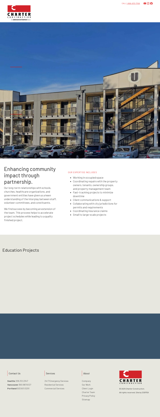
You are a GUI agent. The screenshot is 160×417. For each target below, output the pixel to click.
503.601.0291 (23, 388)
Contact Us (80, 338)
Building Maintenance (138, 197)
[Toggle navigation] (143, 13)
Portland (12, 388)
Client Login (87, 388)
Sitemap (86, 399)
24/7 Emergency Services (56, 381)
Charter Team (88, 392)
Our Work (86, 384)
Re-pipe (131, 205)
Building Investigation (138, 193)
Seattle (11, 381)
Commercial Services (54, 388)
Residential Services (54, 384)
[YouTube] (145, 3)
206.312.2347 (21, 381)
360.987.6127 (25, 384)
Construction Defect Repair (141, 189)
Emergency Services (137, 177)
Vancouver (12, 384)
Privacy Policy (88, 395)
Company (86, 381)
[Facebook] (151, 3)
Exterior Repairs (135, 181)
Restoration (133, 185)
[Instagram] (148, 3)
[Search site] (151, 13)
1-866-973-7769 (133, 3)
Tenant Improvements (138, 201)
